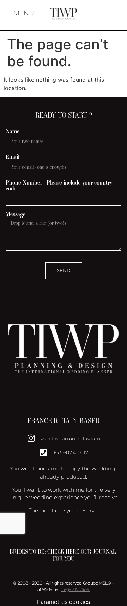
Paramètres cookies (63, 601)
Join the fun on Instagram (70, 438)
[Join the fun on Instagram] (31, 438)
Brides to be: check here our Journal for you (63, 555)
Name (13, 131)
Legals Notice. (75, 589)
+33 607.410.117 (70, 452)
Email (12, 157)
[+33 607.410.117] (43, 452)
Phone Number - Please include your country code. (59, 186)
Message (16, 214)
